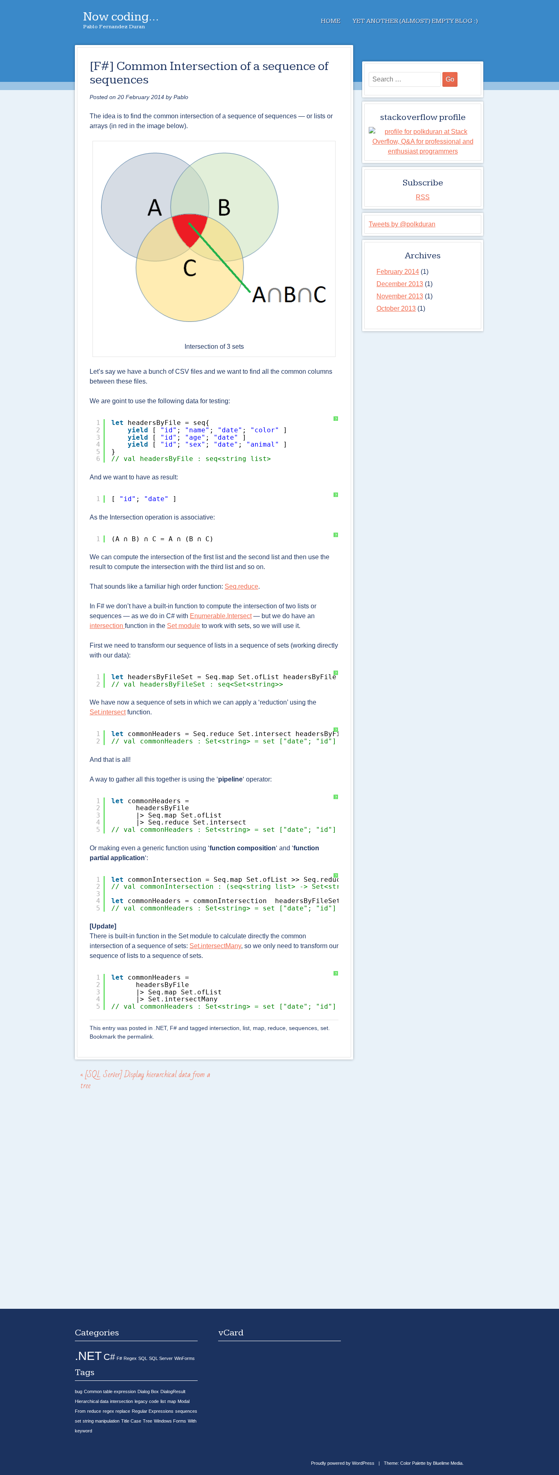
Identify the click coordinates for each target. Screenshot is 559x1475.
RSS (423, 197)
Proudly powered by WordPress (342, 1463)
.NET (160, 1028)
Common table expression (110, 1391)
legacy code (147, 1401)
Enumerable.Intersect (221, 615)
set (324, 1028)
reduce (277, 1028)
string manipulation (101, 1421)
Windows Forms (170, 1421)
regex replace (116, 1411)
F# (173, 1028)
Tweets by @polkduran (402, 224)
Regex (130, 1358)
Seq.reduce (241, 586)
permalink (140, 1036)
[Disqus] (214, 1203)
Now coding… (121, 16)
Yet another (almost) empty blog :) (415, 21)
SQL (142, 1358)
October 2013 (396, 308)
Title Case (131, 1421)
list (246, 1028)
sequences (303, 1028)
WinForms (184, 1358)
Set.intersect (108, 712)
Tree (147, 1421)
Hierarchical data (91, 1401)
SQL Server (161, 1358)
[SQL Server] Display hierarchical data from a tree (145, 1080)
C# (109, 1357)
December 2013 (399, 283)
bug (78, 1391)
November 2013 (399, 296)
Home (330, 21)
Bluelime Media (447, 1463)
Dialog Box (148, 1391)
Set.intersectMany (215, 945)
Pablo (181, 97)
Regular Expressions (153, 1411)
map (258, 1028)
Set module (183, 625)
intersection (107, 625)
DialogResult (172, 1391)
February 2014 (397, 271)
